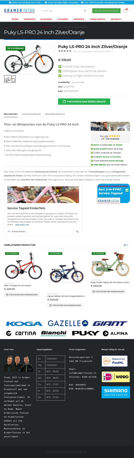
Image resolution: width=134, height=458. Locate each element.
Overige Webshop (97, 19)
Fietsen (15, 19)
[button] (125, 245)
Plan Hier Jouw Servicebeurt (106, 11)
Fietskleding (46, 19)
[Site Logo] (20, 10)
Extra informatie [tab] (31, 114)
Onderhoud (79, 19)
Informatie (116, 19)
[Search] (85, 10)
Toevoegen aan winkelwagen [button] (23, 295)
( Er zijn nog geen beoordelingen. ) (93, 51)
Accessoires (62, 19)
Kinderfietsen (9, 283)
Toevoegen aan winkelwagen (86, 101)
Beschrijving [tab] (11, 114)
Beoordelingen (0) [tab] (55, 114)
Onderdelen (29, 19)
